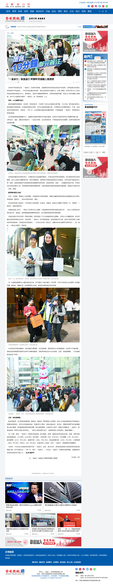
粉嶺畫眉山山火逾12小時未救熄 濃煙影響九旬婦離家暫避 (96, 73)
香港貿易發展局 (28, 555)
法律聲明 (56, 562)
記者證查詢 (77, 562)
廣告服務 (90, 2)
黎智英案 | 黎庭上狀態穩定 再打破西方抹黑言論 (96, 65)
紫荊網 (7, 558)
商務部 (19, 555)
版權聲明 (49, 562)
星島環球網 (93, 555)
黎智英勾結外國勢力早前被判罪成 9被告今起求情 (96, 77)
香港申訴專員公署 (73, 555)
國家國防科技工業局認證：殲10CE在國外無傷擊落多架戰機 (96, 61)
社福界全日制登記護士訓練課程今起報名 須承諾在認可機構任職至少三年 (96, 86)
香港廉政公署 (61, 555)
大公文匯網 (84, 555)
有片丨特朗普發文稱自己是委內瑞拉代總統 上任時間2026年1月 (96, 81)
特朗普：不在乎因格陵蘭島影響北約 (96, 89)
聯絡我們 (42, 562)
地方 (78, 11)
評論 (48, 11)
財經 (20, 11)
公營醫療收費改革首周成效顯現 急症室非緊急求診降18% (96, 93)
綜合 (54, 11)
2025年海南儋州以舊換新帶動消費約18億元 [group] (49, 27)
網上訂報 (70, 562)
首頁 (8, 11)
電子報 (105, 2)
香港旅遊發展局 (40, 555)
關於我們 (35, 562)
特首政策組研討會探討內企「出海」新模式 (96, 97)
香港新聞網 (102, 555)
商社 (66, 11)
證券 (26, 11)
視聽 (32, 11)
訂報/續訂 (82, 2)
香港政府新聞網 (10, 555)
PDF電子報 (98, 2)
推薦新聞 (8, 479)
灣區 (60, 11)
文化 (72, 11)
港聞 (14, 11)
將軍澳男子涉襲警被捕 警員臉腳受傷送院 (96, 69)
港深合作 (40, 11)
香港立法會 (51, 555)
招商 (84, 11)
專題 (90, 11)
